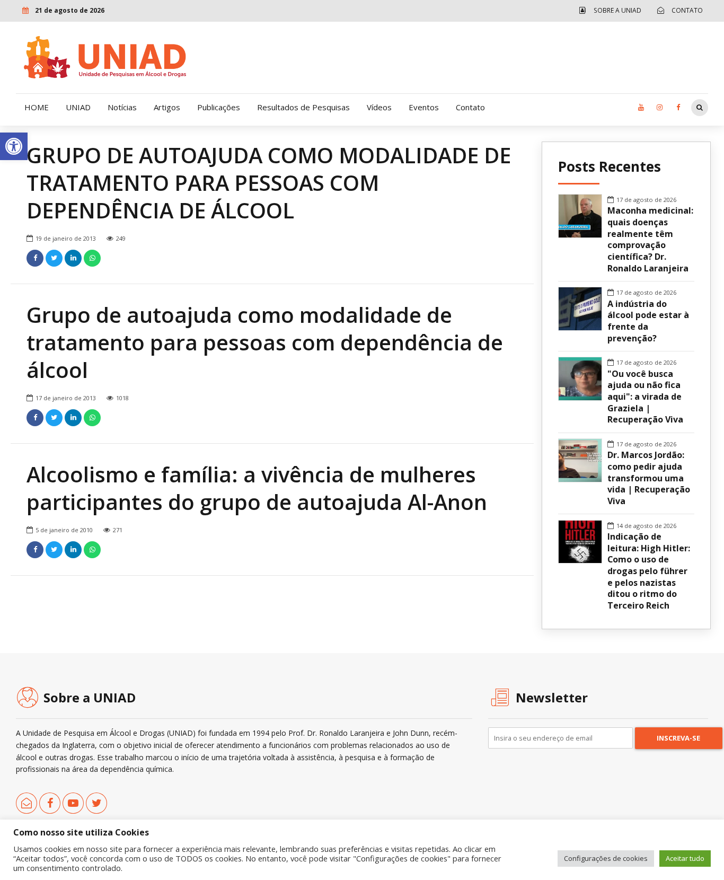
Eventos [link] (424, 107)
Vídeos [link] (379, 107)
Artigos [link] (167, 107)
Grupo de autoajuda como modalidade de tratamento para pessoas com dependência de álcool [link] (265, 342)
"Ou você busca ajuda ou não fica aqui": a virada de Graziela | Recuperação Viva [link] (645, 397)
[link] (14, 146)
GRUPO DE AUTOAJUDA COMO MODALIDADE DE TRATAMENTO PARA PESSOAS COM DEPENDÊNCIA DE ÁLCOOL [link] (269, 182)
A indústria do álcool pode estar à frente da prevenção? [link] (648, 321)
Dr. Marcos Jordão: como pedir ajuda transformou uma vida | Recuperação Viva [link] (648, 478)
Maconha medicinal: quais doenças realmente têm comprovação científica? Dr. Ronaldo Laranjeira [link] (650, 239)
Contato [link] (470, 107)
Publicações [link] (218, 107)
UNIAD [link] (78, 107)
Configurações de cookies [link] (606, 858)
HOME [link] (36, 107)
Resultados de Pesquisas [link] (303, 107)
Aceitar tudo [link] (685, 858)
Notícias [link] (122, 107)
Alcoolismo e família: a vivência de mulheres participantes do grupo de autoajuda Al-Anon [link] (257, 488)
